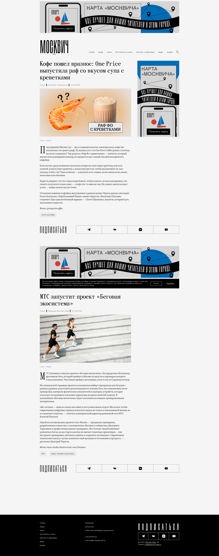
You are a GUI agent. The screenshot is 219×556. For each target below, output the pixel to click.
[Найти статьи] (177, 52)
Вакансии (89, 527)
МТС (43, 454)
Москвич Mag (150, 542)
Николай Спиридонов (58, 85)
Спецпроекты (91, 537)
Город (42, 85)
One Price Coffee (48, 215)
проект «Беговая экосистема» (62, 454)
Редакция (89, 523)
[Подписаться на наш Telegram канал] (89, 230)
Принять (156, 283)
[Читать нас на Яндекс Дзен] (140, 230)
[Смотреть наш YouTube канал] (166, 230)
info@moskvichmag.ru (152, 544)
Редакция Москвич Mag (58, 311)
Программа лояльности (95, 540)
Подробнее (170, 283)
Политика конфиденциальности (99, 530)
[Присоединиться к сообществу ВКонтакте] (115, 230)
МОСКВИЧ (54, 46)
